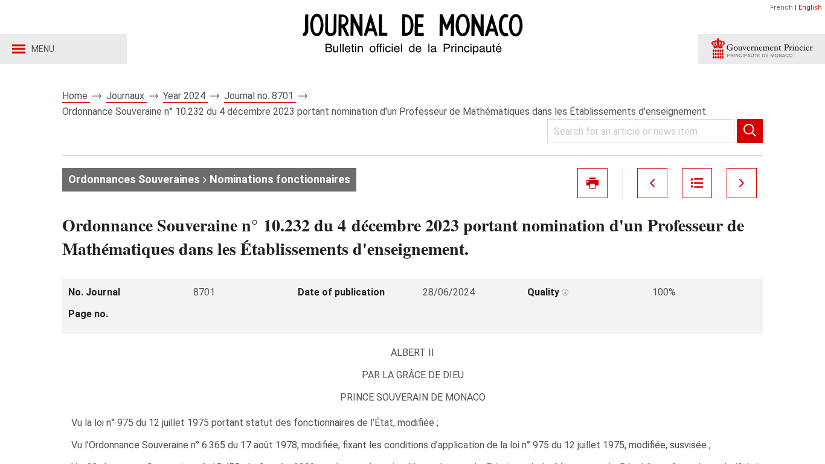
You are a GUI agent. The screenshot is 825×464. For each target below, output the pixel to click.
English (810, 7)
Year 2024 (185, 96)
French (781, 7)
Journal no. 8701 (260, 96)
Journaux (126, 96)
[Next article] (742, 183)
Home (76, 96)
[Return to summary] (697, 183)
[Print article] (592, 183)
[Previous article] (652, 183)
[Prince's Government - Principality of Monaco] (761, 49)
